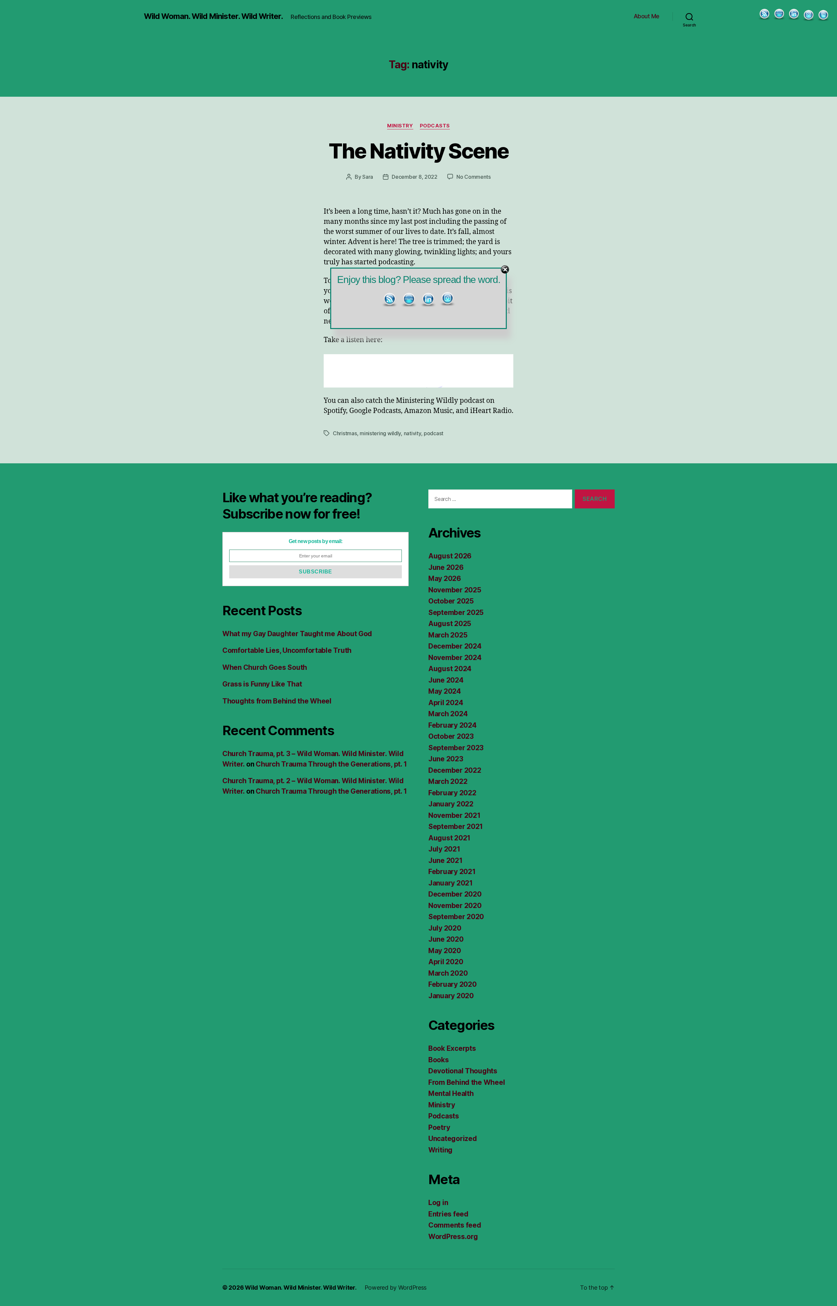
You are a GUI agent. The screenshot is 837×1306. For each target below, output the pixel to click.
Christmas (345, 433)
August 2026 (449, 556)
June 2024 (446, 680)
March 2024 (448, 714)
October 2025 (451, 601)
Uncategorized (452, 1138)
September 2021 (455, 826)
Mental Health (451, 1093)
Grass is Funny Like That (262, 684)
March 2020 (448, 973)
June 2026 (446, 567)
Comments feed (454, 1225)
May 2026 (444, 578)
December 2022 (454, 770)
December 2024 (455, 646)
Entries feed (448, 1214)
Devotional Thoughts (462, 1071)
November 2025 (454, 590)
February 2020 (452, 984)
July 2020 (444, 928)
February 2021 (452, 872)
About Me (646, 16)
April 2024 (445, 703)
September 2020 (456, 917)
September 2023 (456, 748)
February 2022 (452, 793)
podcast (433, 433)
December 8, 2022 (414, 177)
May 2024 (444, 691)
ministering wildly (380, 433)
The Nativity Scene (418, 150)
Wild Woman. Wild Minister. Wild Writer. (213, 16)
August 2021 (449, 838)
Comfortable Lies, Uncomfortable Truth (286, 650)
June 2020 (446, 939)
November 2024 (455, 657)
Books (438, 1060)
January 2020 (451, 996)
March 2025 (447, 635)
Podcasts (435, 126)
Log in (438, 1203)
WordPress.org (453, 1236)
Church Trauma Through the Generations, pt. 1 (331, 764)
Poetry (439, 1127)
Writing (440, 1150)
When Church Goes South (264, 667)
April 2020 (445, 962)
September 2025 (456, 612)
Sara (367, 177)
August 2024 (449, 669)
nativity (412, 433)
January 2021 (450, 883)
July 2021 (444, 849)
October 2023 (451, 736)
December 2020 (455, 894)
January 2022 (450, 804)
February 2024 (452, 725)
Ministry (400, 126)
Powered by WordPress (396, 1287)
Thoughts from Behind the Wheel (277, 701)
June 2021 (445, 860)
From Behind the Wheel (466, 1082)
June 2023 (445, 759)
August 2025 (449, 624)
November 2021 (454, 815)
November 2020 (455, 905)
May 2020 (444, 951)
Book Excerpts (452, 1048)
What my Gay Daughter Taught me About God (297, 634)
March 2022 (447, 781)
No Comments (473, 177)
